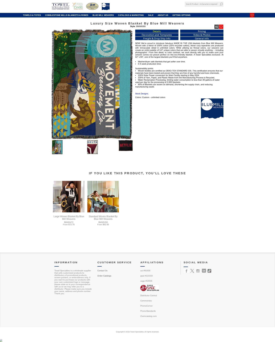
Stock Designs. (142, 93)
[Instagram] (198, 271)
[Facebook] (186, 271)
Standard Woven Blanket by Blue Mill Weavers (103, 217)
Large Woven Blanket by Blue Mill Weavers (69, 217)
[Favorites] (252, 15)
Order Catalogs (104, 276)
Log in (218, 9)
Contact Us (102, 270)
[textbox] (202, 4)
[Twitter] (192, 271)
